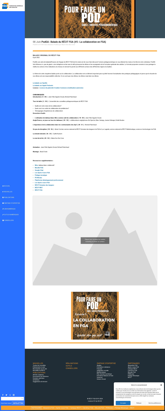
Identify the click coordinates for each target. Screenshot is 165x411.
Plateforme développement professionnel (49, 180)
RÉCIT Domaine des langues (44, 185)
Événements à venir (39, 367)
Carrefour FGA (132, 370)
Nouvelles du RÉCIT (39, 370)
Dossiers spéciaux (38, 378)
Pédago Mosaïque (133, 376)
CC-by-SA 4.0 (97, 401)
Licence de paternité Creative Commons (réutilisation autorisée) (61, 88)
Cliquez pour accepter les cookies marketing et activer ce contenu (95, 240)
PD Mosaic (38, 178)
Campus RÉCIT (132, 369)
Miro (36, 165)
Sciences (100, 377)
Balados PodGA (53, 44)
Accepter (123, 403)
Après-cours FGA (133, 367)
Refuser (138, 403)
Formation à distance (103, 367)
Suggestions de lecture (40, 381)
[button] (161, 385)
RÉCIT (130, 377)
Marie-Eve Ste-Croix (68, 44)
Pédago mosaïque (41, 175)
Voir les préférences (154, 403)
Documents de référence (41, 376)
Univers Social (101, 379)
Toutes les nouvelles (39, 365)
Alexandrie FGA (132, 365)
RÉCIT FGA (38, 190)
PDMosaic (131, 374)
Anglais (99, 365)
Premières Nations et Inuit (105, 376)
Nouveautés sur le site (40, 369)
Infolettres (36, 380)
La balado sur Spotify (40, 83)
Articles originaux (38, 375)
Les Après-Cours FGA (42, 173)
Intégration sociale (102, 370)
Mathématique (101, 372)
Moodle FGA (39, 168)
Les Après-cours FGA (42, 182)
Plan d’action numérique (104, 374)
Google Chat (39, 170)
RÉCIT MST (39, 187)
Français (99, 369)
